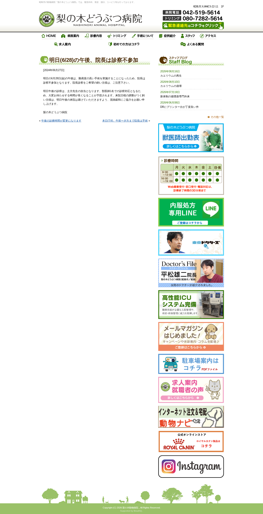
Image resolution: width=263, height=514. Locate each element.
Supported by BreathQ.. (131, 511)
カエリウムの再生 (171, 75)
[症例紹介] (167, 36)
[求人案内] (62, 44)
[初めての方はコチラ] (124, 44)
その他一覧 (217, 116)
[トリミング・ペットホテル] (117, 36)
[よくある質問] (192, 44)
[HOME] (49, 36)
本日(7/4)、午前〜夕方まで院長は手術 (125, 120)
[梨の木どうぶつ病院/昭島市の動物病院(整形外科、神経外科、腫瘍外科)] (90, 19)
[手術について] (142, 36)
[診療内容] (93, 36)
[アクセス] (208, 36)
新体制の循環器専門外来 (175, 96)
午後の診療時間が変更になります (61, 120)
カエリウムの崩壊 (171, 85)
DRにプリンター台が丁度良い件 (179, 106)
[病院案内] (70, 36)
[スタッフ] (188, 36)
